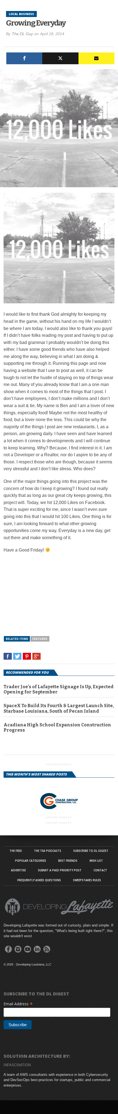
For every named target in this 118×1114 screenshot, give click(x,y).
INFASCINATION (17, 1065)
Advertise (18, 870)
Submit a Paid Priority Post (60, 870)
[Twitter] (60, 58)
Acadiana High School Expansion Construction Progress (57, 727)
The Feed (16, 850)
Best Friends (67, 860)
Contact (100, 870)
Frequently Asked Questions (39, 880)
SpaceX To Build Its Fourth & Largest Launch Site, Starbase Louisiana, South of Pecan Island (59, 708)
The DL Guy (22, 34)
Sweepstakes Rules (87, 880)
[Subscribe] (96, 58)
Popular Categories (30, 860)
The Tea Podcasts (47, 850)
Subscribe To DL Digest (90, 850)
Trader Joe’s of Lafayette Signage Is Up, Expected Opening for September (59, 689)
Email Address (18, 1004)
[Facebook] (24, 58)
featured (39, 639)
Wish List (96, 860)
